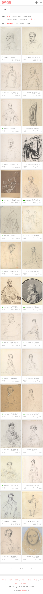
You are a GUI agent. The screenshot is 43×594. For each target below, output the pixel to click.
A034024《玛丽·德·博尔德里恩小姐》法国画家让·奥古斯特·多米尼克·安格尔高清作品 (32, 557)
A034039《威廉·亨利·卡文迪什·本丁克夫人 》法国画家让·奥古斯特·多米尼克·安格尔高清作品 (32, 450)
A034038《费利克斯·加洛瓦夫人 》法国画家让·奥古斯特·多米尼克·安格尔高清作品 (10, 485)
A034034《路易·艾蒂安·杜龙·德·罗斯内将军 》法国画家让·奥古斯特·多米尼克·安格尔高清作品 (32, 521)
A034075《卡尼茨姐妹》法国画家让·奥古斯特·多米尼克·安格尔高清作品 (32, 236)
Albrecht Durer (16, 16)
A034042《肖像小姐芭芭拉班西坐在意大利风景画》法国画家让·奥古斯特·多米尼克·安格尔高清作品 (32, 414)
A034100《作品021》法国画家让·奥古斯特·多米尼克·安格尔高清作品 (11, 200)
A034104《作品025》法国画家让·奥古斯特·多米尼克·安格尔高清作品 (11, 129)
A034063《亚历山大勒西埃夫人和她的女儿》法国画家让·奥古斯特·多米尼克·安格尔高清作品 (32, 343)
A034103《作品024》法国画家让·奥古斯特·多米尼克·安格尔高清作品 (32, 129)
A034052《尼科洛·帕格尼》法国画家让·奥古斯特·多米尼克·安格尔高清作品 (10, 414)
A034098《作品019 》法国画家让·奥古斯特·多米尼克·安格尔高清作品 (11, 236)
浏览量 (22, 24)
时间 (10, 24)
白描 (16, 580)
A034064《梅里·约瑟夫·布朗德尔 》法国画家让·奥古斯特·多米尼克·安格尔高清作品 (10, 343)
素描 (23, 580)
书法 (29, 580)
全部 (8, 16)
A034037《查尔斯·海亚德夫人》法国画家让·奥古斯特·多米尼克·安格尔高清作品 (32, 485)
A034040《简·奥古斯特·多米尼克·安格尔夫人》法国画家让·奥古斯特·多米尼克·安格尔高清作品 (11, 450)
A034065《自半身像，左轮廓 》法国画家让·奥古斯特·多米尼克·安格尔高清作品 (32, 307)
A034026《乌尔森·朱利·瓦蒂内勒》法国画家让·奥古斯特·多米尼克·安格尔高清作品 (10, 557)
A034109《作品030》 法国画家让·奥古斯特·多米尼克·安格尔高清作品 (11, 57)
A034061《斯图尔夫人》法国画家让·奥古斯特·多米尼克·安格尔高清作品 (32, 378)
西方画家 (24, 583)
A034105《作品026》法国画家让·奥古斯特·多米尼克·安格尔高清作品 (32, 93)
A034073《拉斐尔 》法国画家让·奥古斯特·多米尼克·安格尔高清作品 (11, 271)
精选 (35, 580)
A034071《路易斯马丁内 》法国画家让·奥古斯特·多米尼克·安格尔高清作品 (32, 271)
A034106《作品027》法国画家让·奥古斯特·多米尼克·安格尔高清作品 (11, 93)
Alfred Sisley (27, 16)
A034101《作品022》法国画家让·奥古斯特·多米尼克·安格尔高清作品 (32, 164)
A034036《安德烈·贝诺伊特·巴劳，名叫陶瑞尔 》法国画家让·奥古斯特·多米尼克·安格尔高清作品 (11, 521)
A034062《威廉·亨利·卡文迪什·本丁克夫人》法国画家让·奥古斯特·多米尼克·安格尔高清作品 (11, 378)
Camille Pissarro (11, 19)
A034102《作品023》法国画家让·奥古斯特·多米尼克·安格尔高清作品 (11, 164)
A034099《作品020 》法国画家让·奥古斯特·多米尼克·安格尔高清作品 (32, 200)
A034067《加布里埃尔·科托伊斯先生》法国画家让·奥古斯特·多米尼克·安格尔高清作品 (10, 307)
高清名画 (23, 590)
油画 (10, 580)
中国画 (4, 580)
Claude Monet (23, 19)
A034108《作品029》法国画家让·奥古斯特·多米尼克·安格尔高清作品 (32, 57)
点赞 (28, 24)
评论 (16, 24)
